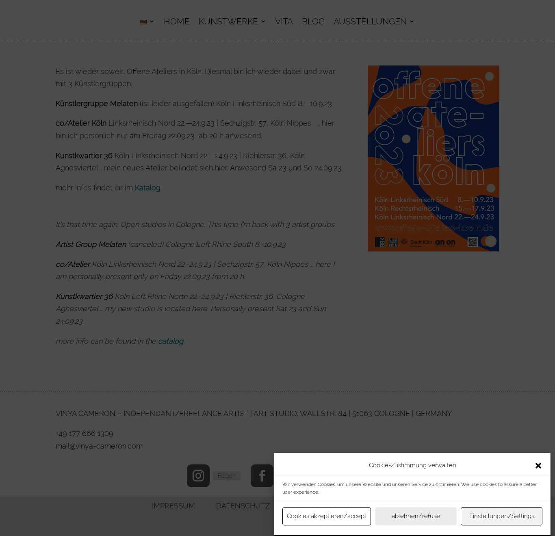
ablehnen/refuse (416, 516)
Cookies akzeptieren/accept (326, 516)
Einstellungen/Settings (501, 516)
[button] (538, 466)
